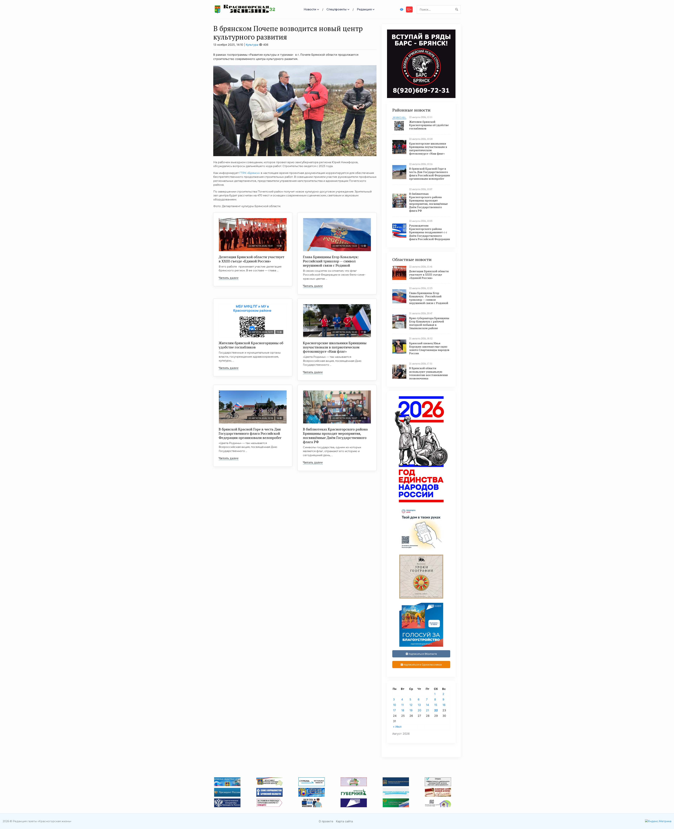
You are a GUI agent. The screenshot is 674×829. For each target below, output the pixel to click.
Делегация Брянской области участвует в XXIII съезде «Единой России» (251, 258)
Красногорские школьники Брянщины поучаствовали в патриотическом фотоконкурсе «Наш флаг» (334, 347)
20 (419, 710)
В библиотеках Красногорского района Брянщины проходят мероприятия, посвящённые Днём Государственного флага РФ (335, 435)
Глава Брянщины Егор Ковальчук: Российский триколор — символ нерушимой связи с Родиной (331, 261)
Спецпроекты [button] (336, 9)
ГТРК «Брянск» (249, 173)
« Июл (397, 726)
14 (427, 705)
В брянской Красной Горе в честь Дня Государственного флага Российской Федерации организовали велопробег (250, 433)
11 (402, 705)
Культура (252, 44)
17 (394, 710)
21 (427, 710)
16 (443, 705)
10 (394, 705)
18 (402, 710)
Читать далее (229, 278)
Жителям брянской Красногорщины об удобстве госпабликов (251, 345)
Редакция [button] (364, 9)
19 (410, 710)
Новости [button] (310, 9)
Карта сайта (344, 821)
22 (436, 710)
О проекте (326, 821)
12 (410, 705)
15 (435, 705)
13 (419, 705)
